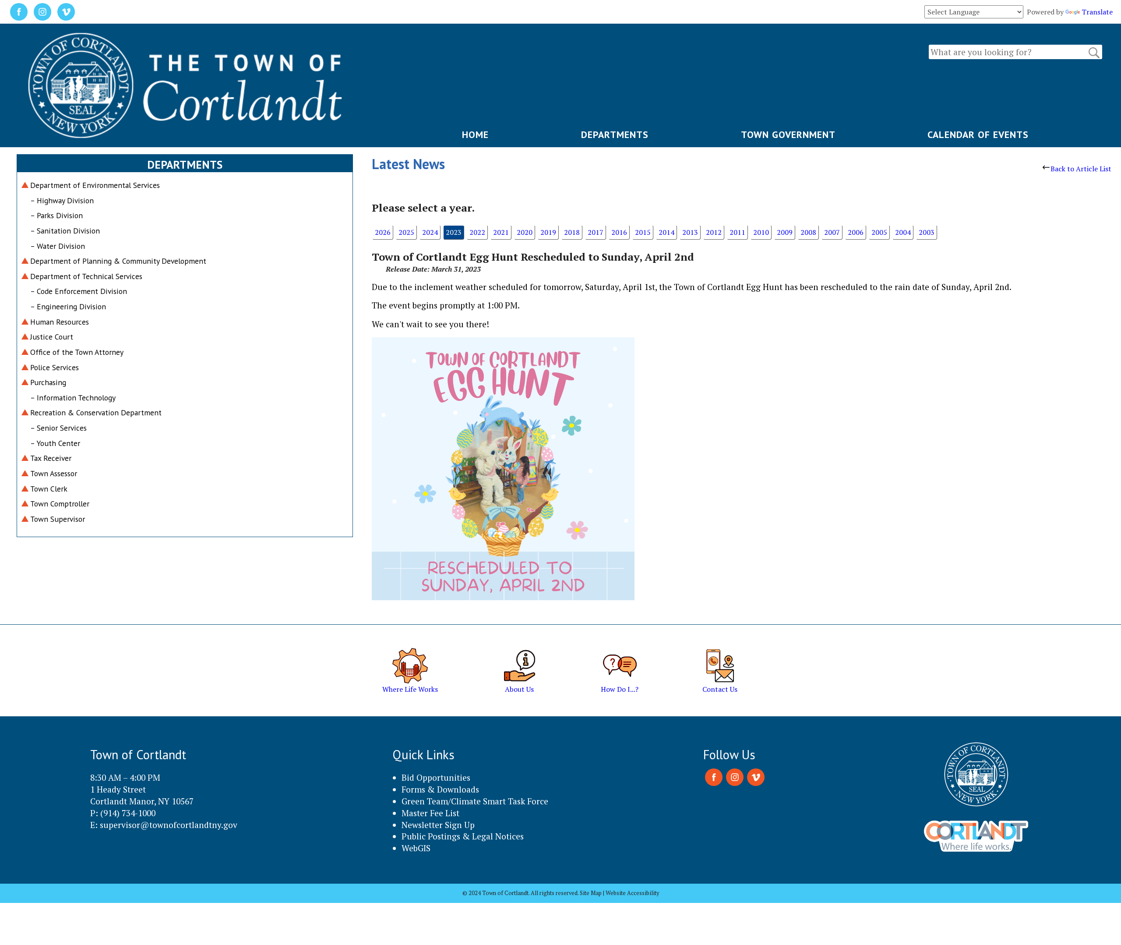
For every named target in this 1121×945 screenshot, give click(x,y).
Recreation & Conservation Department (96, 412)
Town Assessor (53, 473)
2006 (856, 232)
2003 (926, 232)
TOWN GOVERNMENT (788, 134)
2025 (406, 232)
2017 (595, 232)
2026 (383, 232)
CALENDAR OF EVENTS (978, 134)
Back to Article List (1080, 168)
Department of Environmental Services (95, 185)
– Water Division (57, 246)
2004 (903, 232)
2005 (879, 232)
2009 (785, 232)
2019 (548, 232)
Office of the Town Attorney (76, 352)
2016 (619, 232)
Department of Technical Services (86, 276)
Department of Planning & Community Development (118, 261)
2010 (761, 232)
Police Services (54, 367)
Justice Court (51, 337)
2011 (737, 232)
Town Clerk (48, 489)
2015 (643, 232)
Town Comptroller (59, 504)
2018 (572, 232)
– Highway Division (62, 200)
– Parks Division (56, 215)
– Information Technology (73, 398)
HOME (475, 134)
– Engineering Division (68, 306)
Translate (1097, 12)
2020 (524, 232)
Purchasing (48, 382)
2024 (430, 232)
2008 (808, 232)
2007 (832, 232)
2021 (501, 232)
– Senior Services (58, 428)
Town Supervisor (57, 519)
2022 (477, 232)
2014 (666, 232)
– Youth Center (55, 443)
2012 (714, 232)
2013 (690, 232)
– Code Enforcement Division (78, 291)
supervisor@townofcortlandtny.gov (168, 824)
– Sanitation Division (65, 231)
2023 (454, 232)
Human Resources (59, 322)
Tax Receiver (50, 458)
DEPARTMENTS (615, 134)
